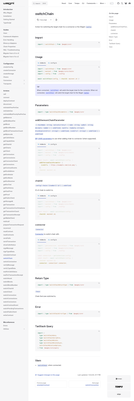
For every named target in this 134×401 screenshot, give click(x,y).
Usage (111, 20)
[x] (122, 3)
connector (114, 33)
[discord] (129, 3)
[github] (118, 3)
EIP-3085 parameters (43, 139)
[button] (14, 9)
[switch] (112, 3)
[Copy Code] (97, 44)
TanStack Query (114, 43)
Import (111, 17)
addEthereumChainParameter (120, 27)
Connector (39, 234)
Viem (110, 47)
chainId (113, 30)
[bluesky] (126, 3)
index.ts (43, 63)
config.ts (53, 63)
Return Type (113, 37)
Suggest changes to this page (48, 375)
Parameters (113, 23)
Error (110, 40)
